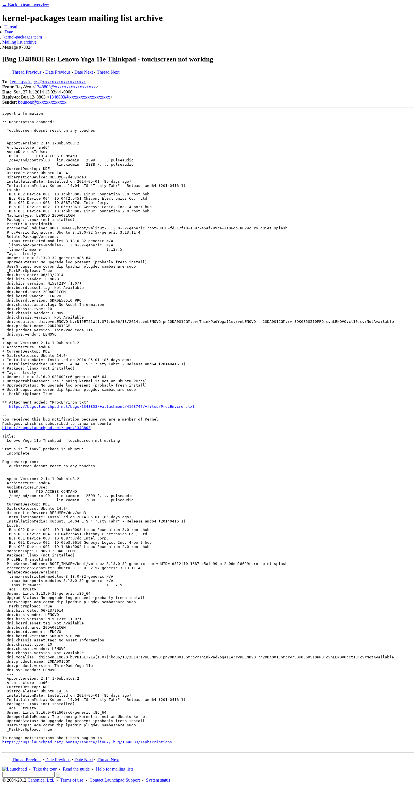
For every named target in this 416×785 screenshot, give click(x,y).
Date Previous (57, 72)
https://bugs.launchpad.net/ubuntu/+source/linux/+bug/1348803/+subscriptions (87, 742)
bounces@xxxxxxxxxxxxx (42, 102)
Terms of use (71, 780)
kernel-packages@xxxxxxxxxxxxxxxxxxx (48, 81)
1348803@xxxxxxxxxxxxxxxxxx (65, 86)
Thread (11, 26)
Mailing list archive (19, 42)
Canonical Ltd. (40, 780)
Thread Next (108, 72)
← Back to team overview (25, 4)
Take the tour (45, 769)
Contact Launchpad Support (114, 780)
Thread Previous (26, 72)
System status (158, 780)
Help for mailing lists (114, 769)
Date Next (83, 72)
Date (9, 31)
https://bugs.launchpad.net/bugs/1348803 (46, 428)
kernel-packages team (22, 37)
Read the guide (76, 769)
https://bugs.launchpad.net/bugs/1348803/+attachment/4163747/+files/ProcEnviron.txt (102, 406)
